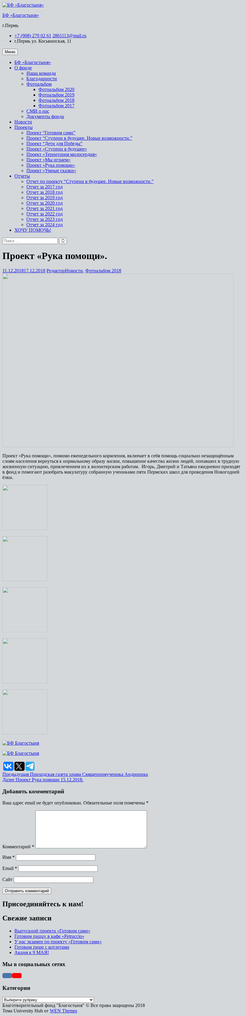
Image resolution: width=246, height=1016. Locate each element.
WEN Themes (63, 1010)
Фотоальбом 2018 (56, 100)
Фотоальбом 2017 (56, 105)
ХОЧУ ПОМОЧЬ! (32, 230)
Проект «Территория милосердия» (61, 154)
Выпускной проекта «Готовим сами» (52, 930)
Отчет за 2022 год (44, 213)
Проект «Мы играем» (48, 159)
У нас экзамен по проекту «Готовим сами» (58, 941)
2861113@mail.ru (69, 35)
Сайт (7, 879)
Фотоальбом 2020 (56, 89)
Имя (8, 857)
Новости (23, 121)
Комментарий (18, 846)
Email (9, 868)
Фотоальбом (39, 84)
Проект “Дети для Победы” (54, 143)
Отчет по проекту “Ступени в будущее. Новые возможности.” (90, 181)
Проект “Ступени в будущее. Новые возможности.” (79, 138)
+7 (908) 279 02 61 (32, 35)
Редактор (55, 270)
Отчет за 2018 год (44, 192)
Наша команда (41, 73)
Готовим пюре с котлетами (41, 947)
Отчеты (22, 175)
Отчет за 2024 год (44, 224)
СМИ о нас (37, 111)
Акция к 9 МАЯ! (31, 952)
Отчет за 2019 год (44, 197)
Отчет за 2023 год (44, 219)
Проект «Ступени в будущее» (56, 148)
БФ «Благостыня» (20, 15)
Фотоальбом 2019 (56, 94)
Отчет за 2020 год (44, 203)
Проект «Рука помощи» (50, 165)
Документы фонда (45, 116)
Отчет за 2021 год (44, 208)
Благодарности (41, 78)
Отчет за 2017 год (44, 186)
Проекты (23, 127)
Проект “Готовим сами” (50, 132)
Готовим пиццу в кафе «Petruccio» (49, 936)
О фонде (23, 67)
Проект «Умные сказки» (51, 170)
